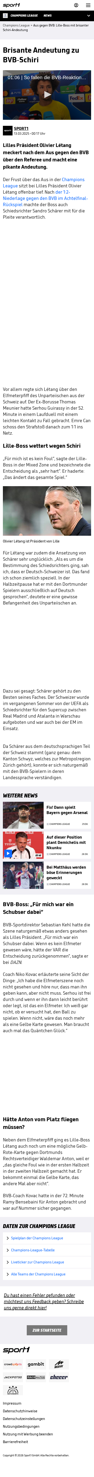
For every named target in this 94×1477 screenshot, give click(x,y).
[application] (47, 95)
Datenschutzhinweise (20, 1411)
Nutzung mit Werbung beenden (28, 1434)
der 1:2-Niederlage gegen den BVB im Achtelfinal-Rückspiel (45, 198)
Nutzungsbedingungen (21, 1426)
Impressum (12, 1403)
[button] (47, 94)
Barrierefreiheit (15, 1441)
